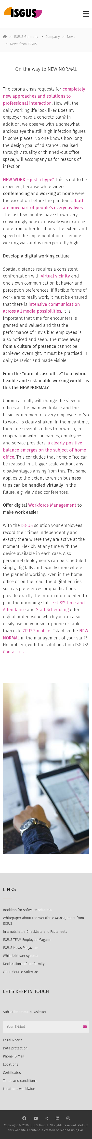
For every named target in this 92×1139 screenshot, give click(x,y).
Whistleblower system (20, 956)
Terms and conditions (20, 1081)
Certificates (12, 1073)
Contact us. (14, 652)
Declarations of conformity (24, 964)
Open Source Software (20, 972)
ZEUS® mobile (36, 631)
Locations (10, 1064)
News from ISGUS (23, 44)
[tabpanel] (46, 768)
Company (52, 37)
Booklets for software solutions (27, 910)
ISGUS (27, 525)
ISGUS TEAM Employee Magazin (27, 940)
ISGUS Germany (26, 37)
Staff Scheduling (52, 609)
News (71, 37)
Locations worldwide (19, 1089)
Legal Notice (13, 1040)
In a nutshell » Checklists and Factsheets (35, 932)
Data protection (15, 1048)
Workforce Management (52, 505)
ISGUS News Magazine (20, 948)
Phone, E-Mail (13, 1056)
